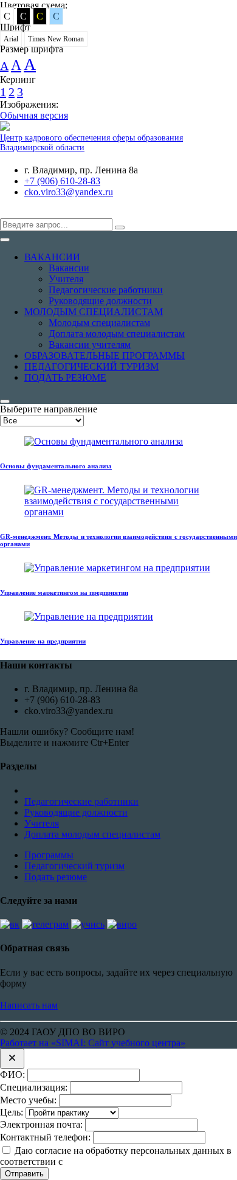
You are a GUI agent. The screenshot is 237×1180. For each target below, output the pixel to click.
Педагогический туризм (74, 866)
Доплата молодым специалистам (92, 834)
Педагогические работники (81, 801)
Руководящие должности (76, 812)
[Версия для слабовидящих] (9, 212)
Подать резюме (55, 877)
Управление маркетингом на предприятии (64, 592)
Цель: (11, 1112)
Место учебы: (28, 1100)
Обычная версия (34, 115)
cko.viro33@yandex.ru (68, 192)
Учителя (41, 823)
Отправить (24, 1173)
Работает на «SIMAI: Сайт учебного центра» (92, 1043)
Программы (49, 855)
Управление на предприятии (43, 641)
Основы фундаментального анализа (56, 466)
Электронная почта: (41, 1124)
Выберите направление (48, 409)
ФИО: (12, 1074)
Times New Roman (56, 39)
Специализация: (33, 1087)
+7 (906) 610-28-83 (62, 181)
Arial (11, 39)
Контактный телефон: (45, 1137)
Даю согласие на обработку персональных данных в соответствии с (116, 1156)
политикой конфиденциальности (133, 1161)
